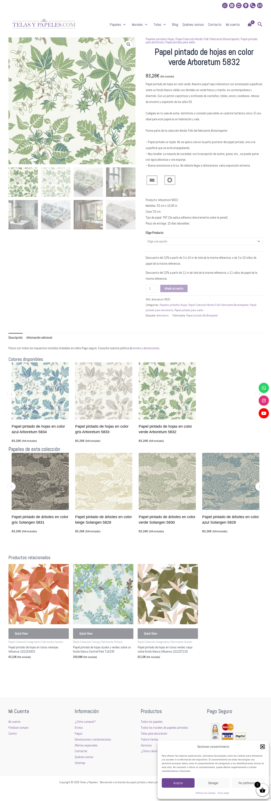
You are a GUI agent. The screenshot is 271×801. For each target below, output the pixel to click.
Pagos (78, 733)
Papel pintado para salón (180, 42)
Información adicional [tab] (39, 337)
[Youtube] (239, 5)
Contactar (81, 751)
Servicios (146, 745)
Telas (157, 24)
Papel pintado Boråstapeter (202, 315)
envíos (137, 348)
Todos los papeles (152, 722)
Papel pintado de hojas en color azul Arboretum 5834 (38, 429)
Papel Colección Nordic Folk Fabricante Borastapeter (207, 39)
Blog (175, 24)
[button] (262, 747)
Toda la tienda (149, 739)
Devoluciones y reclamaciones (93, 739)
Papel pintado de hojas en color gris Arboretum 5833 (102, 429)
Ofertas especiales (86, 745)
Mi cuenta (233, 24)
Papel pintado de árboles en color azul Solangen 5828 (193, 519)
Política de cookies (206, 793)
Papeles (115, 24)
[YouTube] (264, 413)
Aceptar (178, 783)
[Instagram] (232, 5)
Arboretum (163, 315)
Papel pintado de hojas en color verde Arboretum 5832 (165, 429)
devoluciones (151, 348)
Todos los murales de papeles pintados (164, 728)
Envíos (79, 728)
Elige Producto (154, 233)
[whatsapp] (225, 5)
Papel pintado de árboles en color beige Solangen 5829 (66, 519)
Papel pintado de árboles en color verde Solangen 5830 (130, 519)
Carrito (12, 733)
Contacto (214, 24)
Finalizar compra (18, 728)
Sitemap (80, 763)
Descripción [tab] (15, 337)
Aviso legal (223, 793)
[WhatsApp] (264, 388)
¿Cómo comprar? (85, 722)
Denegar (213, 783)
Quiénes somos (193, 24)
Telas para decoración (154, 733)
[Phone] (253, 5)
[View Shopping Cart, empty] (249, 24)
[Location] (246, 5)
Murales (137, 24)
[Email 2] (260, 5)
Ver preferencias (248, 783)
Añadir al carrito (174, 288)
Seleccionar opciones (28, 667)
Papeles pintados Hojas (160, 39)
